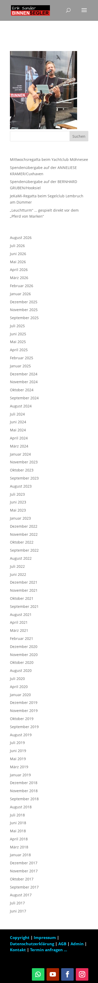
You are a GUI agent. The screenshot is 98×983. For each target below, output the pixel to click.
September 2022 (24, 550)
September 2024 (24, 397)
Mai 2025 (18, 341)
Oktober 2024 (21, 389)
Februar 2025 (21, 357)
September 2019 (24, 726)
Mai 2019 (18, 758)
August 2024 (21, 406)
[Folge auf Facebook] (67, 974)
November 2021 (24, 590)
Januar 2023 (20, 518)
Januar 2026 (20, 293)
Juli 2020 (17, 678)
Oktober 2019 (21, 718)
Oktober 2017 (21, 879)
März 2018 (19, 847)
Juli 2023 (17, 494)
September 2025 (24, 317)
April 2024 (19, 438)
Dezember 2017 (23, 862)
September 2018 (24, 798)
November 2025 (24, 309)
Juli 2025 (17, 325)
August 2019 (21, 734)
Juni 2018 (18, 822)
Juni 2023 (18, 502)
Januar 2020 (20, 694)
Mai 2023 (18, 510)
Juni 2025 (18, 333)
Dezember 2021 (23, 582)
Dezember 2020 (23, 646)
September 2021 (24, 606)
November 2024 (24, 381)
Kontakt (18, 949)
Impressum (45, 937)
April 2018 (19, 838)
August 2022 (21, 558)
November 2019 (24, 710)
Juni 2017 (18, 911)
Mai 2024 (18, 429)
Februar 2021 (21, 638)
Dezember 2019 (23, 702)
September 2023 (24, 478)
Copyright (20, 937)
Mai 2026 (18, 261)
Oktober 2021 (21, 598)
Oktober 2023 (21, 470)
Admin (77, 943)
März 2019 (19, 766)
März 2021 (19, 630)
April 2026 (19, 269)
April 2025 (19, 349)
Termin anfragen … (48, 949)
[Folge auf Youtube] (53, 974)
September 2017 (24, 887)
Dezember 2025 (23, 301)
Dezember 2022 (23, 526)
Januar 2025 (20, 365)
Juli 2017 (17, 902)
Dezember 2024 (23, 373)
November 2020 (24, 654)
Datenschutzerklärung (32, 943)
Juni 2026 (18, 253)
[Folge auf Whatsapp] (38, 974)
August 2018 (21, 806)
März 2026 (19, 277)
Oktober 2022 (21, 542)
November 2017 (24, 870)
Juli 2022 (17, 566)
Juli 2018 (17, 814)
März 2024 (19, 446)
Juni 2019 (18, 750)
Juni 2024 (18, 421)
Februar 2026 (21, 285)
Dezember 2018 (23, 782)
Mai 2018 (18, 830)
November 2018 (24, 790)
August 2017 (21, 894)
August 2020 (21, 670)
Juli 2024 (17, 414)
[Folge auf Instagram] (82, 974)
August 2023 (21, 486)
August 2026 (21, 237)
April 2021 (19, 622)
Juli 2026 (17, 245)
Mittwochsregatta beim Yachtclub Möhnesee (49, 159)
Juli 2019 (17, 742)
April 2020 (19, 686)
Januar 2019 (20, 774)
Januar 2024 (20, 454)
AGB (62, 943)
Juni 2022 (18, 574)
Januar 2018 (20, 854)
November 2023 (24, 461)
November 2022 (24, 534)
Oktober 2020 (21, 662)
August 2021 (21, 614)
